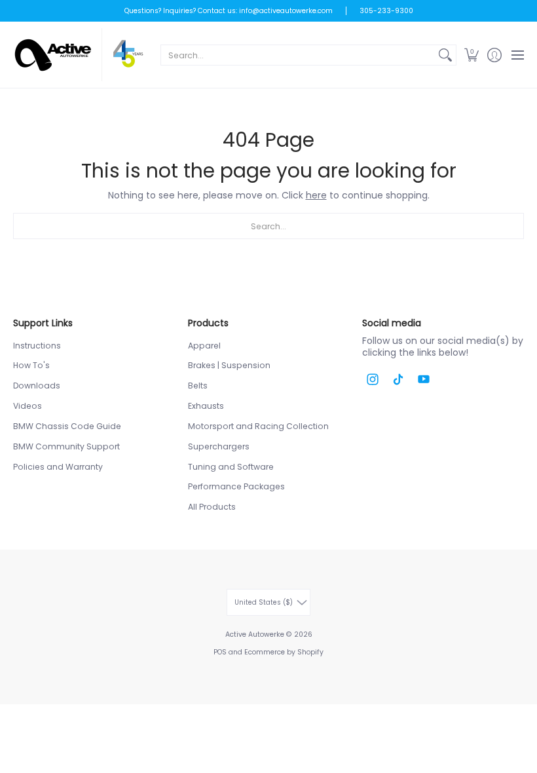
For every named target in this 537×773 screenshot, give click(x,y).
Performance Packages (236, 486)
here (316, 195)
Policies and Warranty (58, 466)
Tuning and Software (231, 466)
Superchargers (219, 446)
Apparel (204, 345)
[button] (471, 55)
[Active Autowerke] (78, 55)
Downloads (36, 385)
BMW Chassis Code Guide (67, 426)
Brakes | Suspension (229, 365)
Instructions (37, 345)
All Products (212, 506)
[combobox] (298, 55)
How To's (31, 365)
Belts (198, 385)
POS (220, 652)
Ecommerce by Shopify (284, 652)
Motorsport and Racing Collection (258, 426)
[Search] (445, 55)
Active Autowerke (254, 634)
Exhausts (206, 405)
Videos (27, 405)
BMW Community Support (66, 446)
